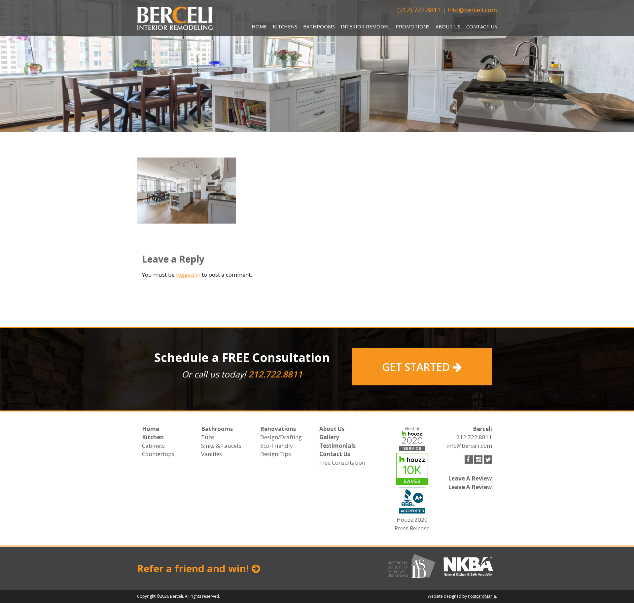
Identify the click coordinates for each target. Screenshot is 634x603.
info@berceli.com (469, 445)
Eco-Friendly (276, 445)
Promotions (413, 26)
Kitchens (285, 26)
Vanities (211, 454)
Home (259, 26)
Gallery (329, 437)
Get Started (417, 367)
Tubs (208, 437)
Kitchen (153, 437)
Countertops (158, 454)
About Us (448, 26)
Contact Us (481, 26)
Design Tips (275, 454)
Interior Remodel (365, 26)
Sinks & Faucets (221, 445)
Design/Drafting (281, 437)
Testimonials (337, 445)
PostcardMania (482, 596)
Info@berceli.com (472, 10)
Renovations (278, 429)
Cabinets (153, 445)
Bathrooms (319, 26)
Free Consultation (342, 462)
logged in (188, 274)
